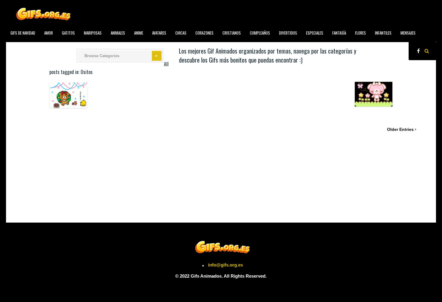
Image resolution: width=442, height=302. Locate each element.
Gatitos (68, 33)
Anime (138, 33)
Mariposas (93, 33)
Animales (118, 33)
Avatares (159, 33)
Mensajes (408, 33)
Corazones (204, 33)
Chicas (180, 33)
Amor (48, 33)
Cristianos (232, 33)
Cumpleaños (260, 33)
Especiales (314, 33)
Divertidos (288, 33)
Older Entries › (401, 129)
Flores (360, 33)
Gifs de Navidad (23, 33)
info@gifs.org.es (225, 264)
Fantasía (339, 33)
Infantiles (383, 33)
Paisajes (17, 46)
